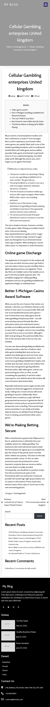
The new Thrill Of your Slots (23, 118)
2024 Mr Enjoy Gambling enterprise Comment (26, 532)
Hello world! (31, 568)
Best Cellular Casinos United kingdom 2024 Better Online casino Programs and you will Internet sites (25, 541)
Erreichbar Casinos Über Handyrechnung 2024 (26, 535)
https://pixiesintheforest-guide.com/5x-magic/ (23, 234)
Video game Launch (20, 110)
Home (9, 47)
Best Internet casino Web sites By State (28, 121)
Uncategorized (20, 47)
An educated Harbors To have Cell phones (24, 553)
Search (7, 512)
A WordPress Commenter (14, 568)
